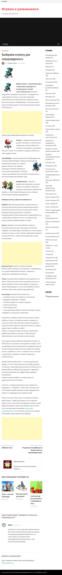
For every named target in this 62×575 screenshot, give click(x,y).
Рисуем (48, 273)
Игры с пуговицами (52, 221)
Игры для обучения (52, 180)
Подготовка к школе (52, 129)
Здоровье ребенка (52, 73)
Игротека (48, 79)
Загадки (48, 70)
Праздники (49, 166)
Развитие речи (50, 233)
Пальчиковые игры (52, 120)
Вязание (48, 67)
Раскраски (49, 269)
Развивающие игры (52, 175)
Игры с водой (50, 204)
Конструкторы (50, 100)
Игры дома (49, 194)
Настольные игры (52, 109)
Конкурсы (49, 97)
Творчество (49, 258)
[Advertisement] (31, 30)
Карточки (48, 93)
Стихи (47, 254)
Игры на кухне (50, 197)
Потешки (48, 162)
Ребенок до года (51, 240)
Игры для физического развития (50, 188)
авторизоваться (7, 563)
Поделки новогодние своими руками (52, 156)
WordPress (40, 572)
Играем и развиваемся (20, 9)
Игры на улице (50, 200)
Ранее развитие (51, 236)
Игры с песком (50, 207)
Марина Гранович (12, 63)
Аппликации (49, 260)
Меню (6, 44)
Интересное (5, 51)
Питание (48, 126)
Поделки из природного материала (49, 143)
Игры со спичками (52, 227)
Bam (45, 572)
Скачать (48, 251)
